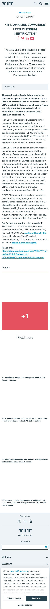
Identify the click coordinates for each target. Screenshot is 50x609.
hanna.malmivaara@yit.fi (24, 242)
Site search (25, 541)
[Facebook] (18, 38)
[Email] (31, 38)
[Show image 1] (25, 288)
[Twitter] (22, 38)
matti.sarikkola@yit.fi (35, 232)
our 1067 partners (19, 571)
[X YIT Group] (19, 521)
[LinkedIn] (27, 38)
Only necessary (14, 598)
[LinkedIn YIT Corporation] (25, 521)
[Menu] (46, 3)
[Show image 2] (25, 316)
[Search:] (45, 547)
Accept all (36, 598)
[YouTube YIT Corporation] (31, 521)
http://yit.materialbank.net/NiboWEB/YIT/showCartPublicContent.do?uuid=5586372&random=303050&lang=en (24, 254)
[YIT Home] (7, 3)
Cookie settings (25, 605)
